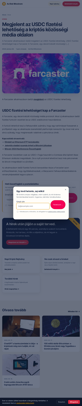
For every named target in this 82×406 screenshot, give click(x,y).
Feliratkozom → (58, 205)
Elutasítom (61, 402)
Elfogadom (74, 402)
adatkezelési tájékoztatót (56, 211)
